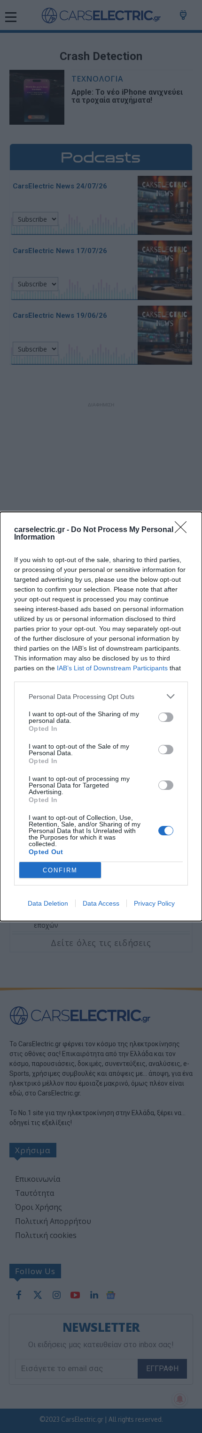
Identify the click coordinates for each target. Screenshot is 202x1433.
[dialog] (101, 716)
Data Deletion (48, 903)
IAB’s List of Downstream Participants (112, 668)
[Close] (184, 530)
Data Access (101, 903)
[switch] (165, 717)
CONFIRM (60, 870)
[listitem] (101, 696)
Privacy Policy (154, 903)
